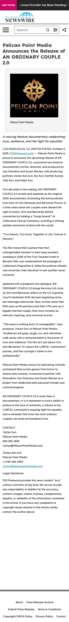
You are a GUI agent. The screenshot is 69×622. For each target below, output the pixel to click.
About (19, 602)
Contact (61, 616)
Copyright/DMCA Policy (17, 616)
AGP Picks (8, 5)
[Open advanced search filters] (55, 30)
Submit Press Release (21, 609)
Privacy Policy (44, 616)
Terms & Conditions (49, 609)
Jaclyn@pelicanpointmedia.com (23, 466)
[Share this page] (64, 30)
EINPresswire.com (22, 153)
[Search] (48, 30)
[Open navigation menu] (6, 30)
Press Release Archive (39, 602)
